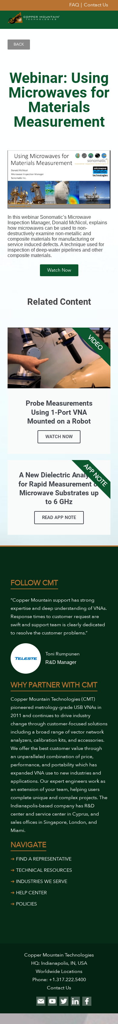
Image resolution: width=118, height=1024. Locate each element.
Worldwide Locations (59, 971)
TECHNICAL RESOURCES (44, 870)
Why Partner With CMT (54, 685)
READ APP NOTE (59, 517)
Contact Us (59, 987)
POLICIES (26, 904)
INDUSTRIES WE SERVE (41, 881)
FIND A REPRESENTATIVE (43, 859)
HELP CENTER (31, 892)
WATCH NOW (59, 436)
